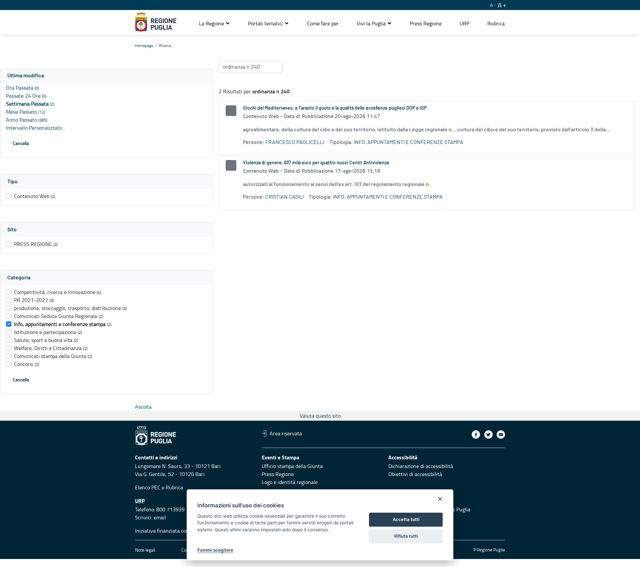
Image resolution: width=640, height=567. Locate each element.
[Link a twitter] (488, 434)
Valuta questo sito (320, 415)
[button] (214, 23)
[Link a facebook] (476, 434)
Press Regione (278, 474)
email (160, 517)
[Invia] (274, 66)
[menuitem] (323, 23)
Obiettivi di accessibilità (415, 474)
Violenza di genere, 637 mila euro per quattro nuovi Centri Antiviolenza (316, 163)
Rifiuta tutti (406, 536)
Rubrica (174, 487)
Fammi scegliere (215, 550)
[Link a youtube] (501, 434)
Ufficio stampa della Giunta (292, 466)
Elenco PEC (147, 487)
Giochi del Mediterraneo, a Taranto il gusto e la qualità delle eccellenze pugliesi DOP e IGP (335, 108)
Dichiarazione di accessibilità (420, 466)
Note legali (145, 550)
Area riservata (286, 433)
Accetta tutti (406, 519)
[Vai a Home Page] (155, 22)
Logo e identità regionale (290, 482)
